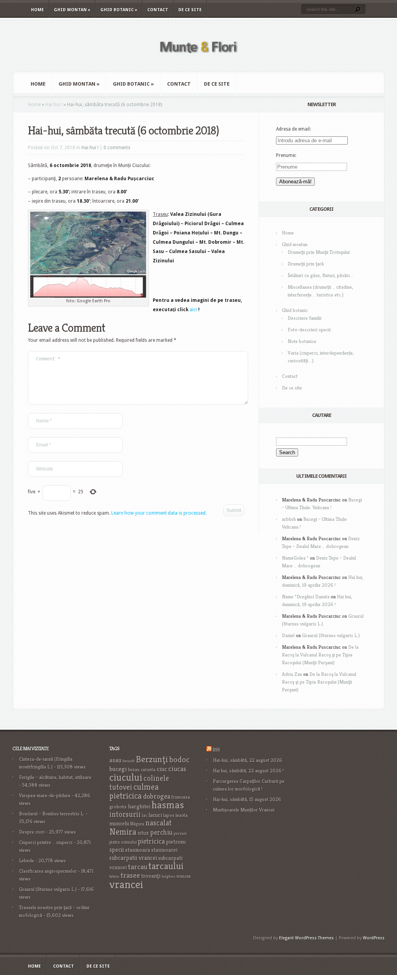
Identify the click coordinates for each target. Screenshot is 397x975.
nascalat (158, 823)
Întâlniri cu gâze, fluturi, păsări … (321, 275)
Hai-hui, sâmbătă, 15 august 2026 (247, 799)
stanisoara (137, 849)
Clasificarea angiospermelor (48, 871)
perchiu (161, 832)
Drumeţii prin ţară (306, 263)
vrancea (183, 876)
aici (193, 309)
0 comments (117, 147)
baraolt (129, 760)
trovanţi (151, 875)
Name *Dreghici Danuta (306, 596)
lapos (168, 815)
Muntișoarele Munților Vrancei (243, 809)
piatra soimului (123, 842)
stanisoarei (164, 849)
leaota (182, 815)
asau (115, 760)
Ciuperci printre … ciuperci (45, 842)
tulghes (168, 876)
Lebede (26, 860)
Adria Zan (292, 674)
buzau (134, 769)
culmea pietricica (134, 791)
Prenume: (286, 155)
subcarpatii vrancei (133, 857)
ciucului (125, 777)
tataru (114, 876)
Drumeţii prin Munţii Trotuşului (319, 252)
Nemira (122, 831)
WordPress (374, 938)
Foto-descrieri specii (309, 329)
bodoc (179, 760)
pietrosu (176, 841)
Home (37, 9)
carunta (148, 769)
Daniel (288, 635)
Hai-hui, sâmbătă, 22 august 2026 (247, 760)
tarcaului (166, 866)
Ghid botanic (118, 9)
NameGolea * (295, 558)
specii (116, 850)
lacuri (155, 814)
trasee (130, 875)
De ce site (190, 9)
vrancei (126, 884)
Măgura (137, 824)
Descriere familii (304, 318)
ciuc (162, 769)
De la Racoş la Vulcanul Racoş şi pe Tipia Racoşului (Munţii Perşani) (320, 655)
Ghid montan (72, 9)
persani (180, 833)
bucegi (118, 769)
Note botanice (302, 341)
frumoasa (180, 797)
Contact (157, 9)
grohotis (118, 807)
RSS (216, 749)
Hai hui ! (53, 104)
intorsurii (125, 814)
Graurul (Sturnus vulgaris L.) (331, 635)
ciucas (177, 768)
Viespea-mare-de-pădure (45, 795)
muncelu (119, 823)
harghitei (139, 806)
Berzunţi (152, 759)
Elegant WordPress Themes (306, 938)
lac (144, 815)
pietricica (151, 841)
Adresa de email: (293, 129)
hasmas (168, 804)
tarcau (137, 866)
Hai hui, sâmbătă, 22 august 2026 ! (248, 770)
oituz (143, 833)
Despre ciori (32, 832)
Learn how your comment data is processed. (159, 513)
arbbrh (289, 519)
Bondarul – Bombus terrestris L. (52, 813)
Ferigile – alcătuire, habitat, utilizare (55, 777)
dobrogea (156, 796)
